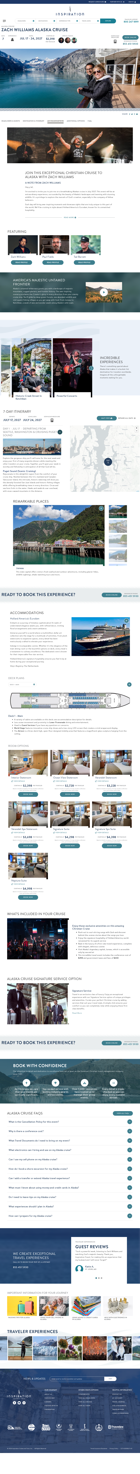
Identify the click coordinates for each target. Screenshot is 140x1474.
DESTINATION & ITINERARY (33, 121)
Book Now (28, 794)
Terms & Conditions (120, 1413)
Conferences (84, 1394)
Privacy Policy (114, 1448)
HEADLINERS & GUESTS (10, 121)
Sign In (131, 2)
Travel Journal (118, 1402)
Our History (50, 1398)
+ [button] (136, 428)
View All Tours (84, 1406)
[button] (105, 2)
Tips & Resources (119, 1406)
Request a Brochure (96, 2)
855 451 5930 (20, 1267)
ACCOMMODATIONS (55, 121)
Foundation (50, 1409)
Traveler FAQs (118, 1409)
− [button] (136, 431)
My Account (117, 1398)
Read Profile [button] (22, 262)
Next (129, 542)
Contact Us (117, 1394)
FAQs (90, 121)
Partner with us (116, 2)
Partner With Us (51, 1406)
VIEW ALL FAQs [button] (123, 1113)
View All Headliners (86, 1398)
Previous (107, 542)
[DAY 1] (104, 458)
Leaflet (137, 491)
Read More (69, 217)
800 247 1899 (131, 21)
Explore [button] (108, 21)
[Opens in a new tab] (14, 1427)
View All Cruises (85, 1402)
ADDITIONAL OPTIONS (76, 121)
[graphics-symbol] (13, 368)
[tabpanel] (99, 1261)
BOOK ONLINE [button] (130, 37)
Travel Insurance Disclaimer (98, 1448)
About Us (48, 1394)
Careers (48, 1402)
